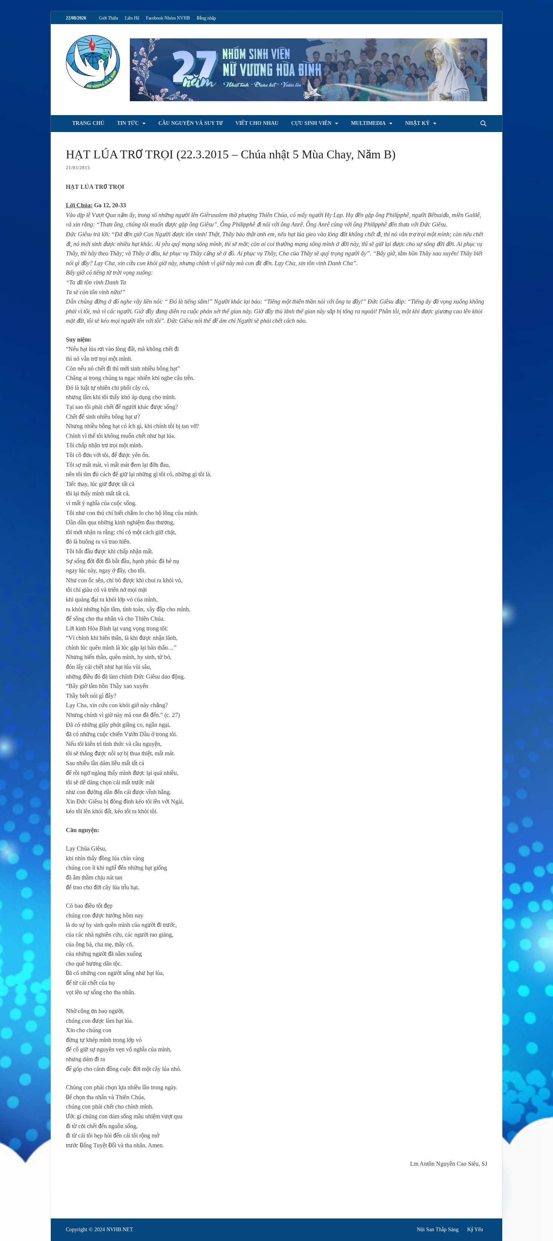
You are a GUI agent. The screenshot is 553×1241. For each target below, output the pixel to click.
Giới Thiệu (108, 18)
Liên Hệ (132, 18)
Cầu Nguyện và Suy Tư (190, 123)
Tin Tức (128, 123)
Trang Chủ (88, 123)
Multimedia (368, 123)
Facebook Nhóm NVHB (168, 18)
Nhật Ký (417, 123)
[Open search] (483, 124)
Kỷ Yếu (475, 1229)
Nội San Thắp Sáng (438, 1229)
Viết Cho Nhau (256, 123)
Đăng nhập (206, 18)
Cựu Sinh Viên (311, 123)
